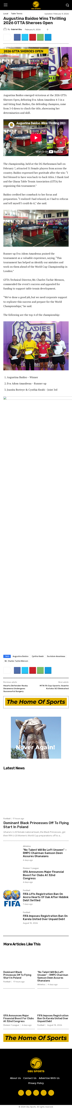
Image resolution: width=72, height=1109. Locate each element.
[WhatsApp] (40, 37)
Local (5, 14)
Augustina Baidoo (20, 656)
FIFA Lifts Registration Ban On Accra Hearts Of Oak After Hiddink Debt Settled (45, 897)
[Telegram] (48, 37)
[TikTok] (36, 1093)
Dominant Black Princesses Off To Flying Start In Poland (17, 975)
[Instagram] (28, 1093)
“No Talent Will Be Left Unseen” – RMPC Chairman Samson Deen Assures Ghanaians (45, 853)
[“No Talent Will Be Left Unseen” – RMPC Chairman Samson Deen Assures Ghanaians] (11, 853)
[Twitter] (25, 37)
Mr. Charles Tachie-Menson (16, 661)
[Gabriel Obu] (5, 29)
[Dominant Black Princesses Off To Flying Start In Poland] (36, 793)
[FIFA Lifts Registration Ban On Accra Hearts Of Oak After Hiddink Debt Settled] (11, 898)
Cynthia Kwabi (38, 656)
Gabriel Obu (16, 29)
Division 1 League (31, 868)
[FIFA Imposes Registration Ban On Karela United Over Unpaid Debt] (11, 919)
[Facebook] (17, 37)
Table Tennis (16, 14)
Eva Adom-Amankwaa (56, 656)
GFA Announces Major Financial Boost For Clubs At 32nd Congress (43, 875)
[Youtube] (51, 1093)
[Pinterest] (32, 37)
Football (7, 819)
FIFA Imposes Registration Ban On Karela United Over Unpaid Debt (45, 917)
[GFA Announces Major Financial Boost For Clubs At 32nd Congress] (11, 875)
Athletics (27, 846)
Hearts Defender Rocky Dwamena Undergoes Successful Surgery (15, 688)
